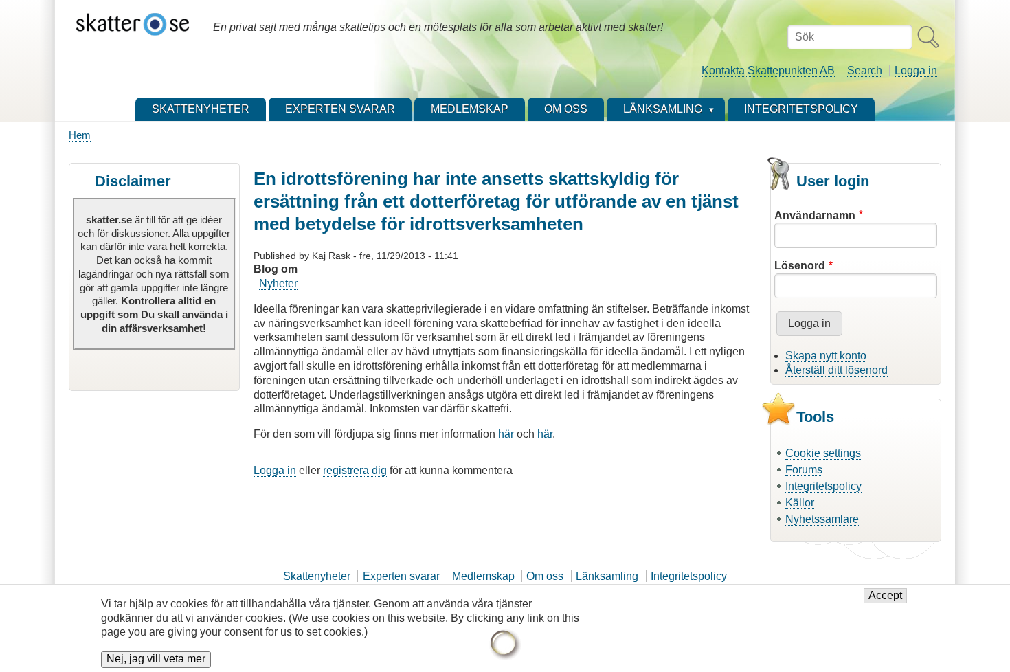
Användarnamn (814, 215)
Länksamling (607, 576)
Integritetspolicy (823, 486)
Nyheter (278, 283)
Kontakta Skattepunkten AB (768, 70)
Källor (799, 502)
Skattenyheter (316, 576)
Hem (80, 135)
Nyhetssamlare (822, 519)
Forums (803, 469)
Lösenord (799, 265)
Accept (885, 596)
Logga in (916, 70)
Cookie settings (823, 453)
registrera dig (355, 470)
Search (864, 70)
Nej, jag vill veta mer (155, 659)
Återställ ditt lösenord (836, 370)
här (507, 434)
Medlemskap (483, 576)
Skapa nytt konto (825, 355)
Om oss (544, 576)
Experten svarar (401, 576)
